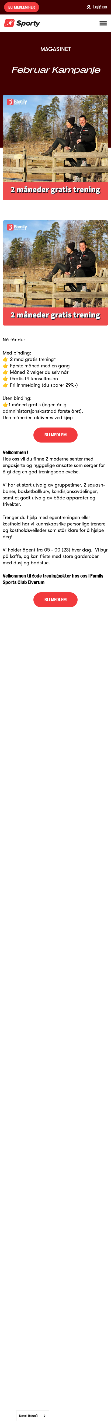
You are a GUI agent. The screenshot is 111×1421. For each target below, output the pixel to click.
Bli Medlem (55, 435)
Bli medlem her (21, 7)
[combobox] (32, 1416)
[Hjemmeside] (22, 23)
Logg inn (100, 7)
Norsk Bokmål (28, 1416)
